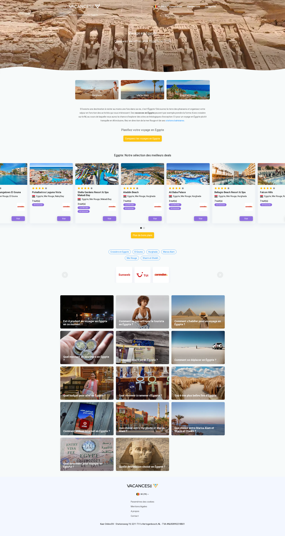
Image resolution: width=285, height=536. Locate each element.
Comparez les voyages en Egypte (142, 138)
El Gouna (138, 252)
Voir (155, 218)
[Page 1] (141, 228)
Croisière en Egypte (119, 252)
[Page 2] (143, 228)
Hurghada (152, 252)
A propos (135, 511)
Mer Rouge (132, 258)
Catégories (210, 6)
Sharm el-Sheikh (150, 258)
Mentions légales (139, 506)
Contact (135, 516)
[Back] (65, 275)
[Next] (220, 275)
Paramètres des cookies (142, 502)
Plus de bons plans (142, 235)
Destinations (193, 6)
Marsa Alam (169, 252)
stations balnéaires (175, 120)
